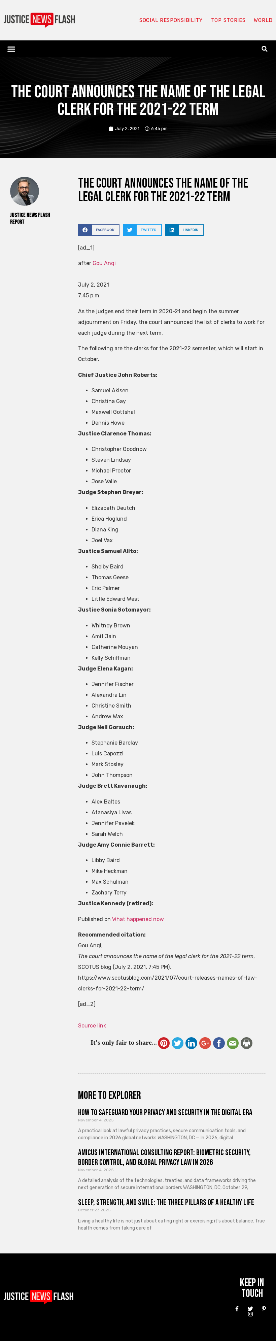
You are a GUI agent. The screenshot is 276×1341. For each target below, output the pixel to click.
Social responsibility (171, 20)
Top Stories (228, 20)
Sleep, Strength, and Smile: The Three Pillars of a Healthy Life (166, 1202)
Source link (92, 1025)
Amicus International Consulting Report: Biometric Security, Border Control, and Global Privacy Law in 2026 (164, 1157)
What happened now (138, 919)
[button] (11, 48)
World (263, 20)
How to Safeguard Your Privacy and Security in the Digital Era (165, 1112)
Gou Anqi (104, 263)
